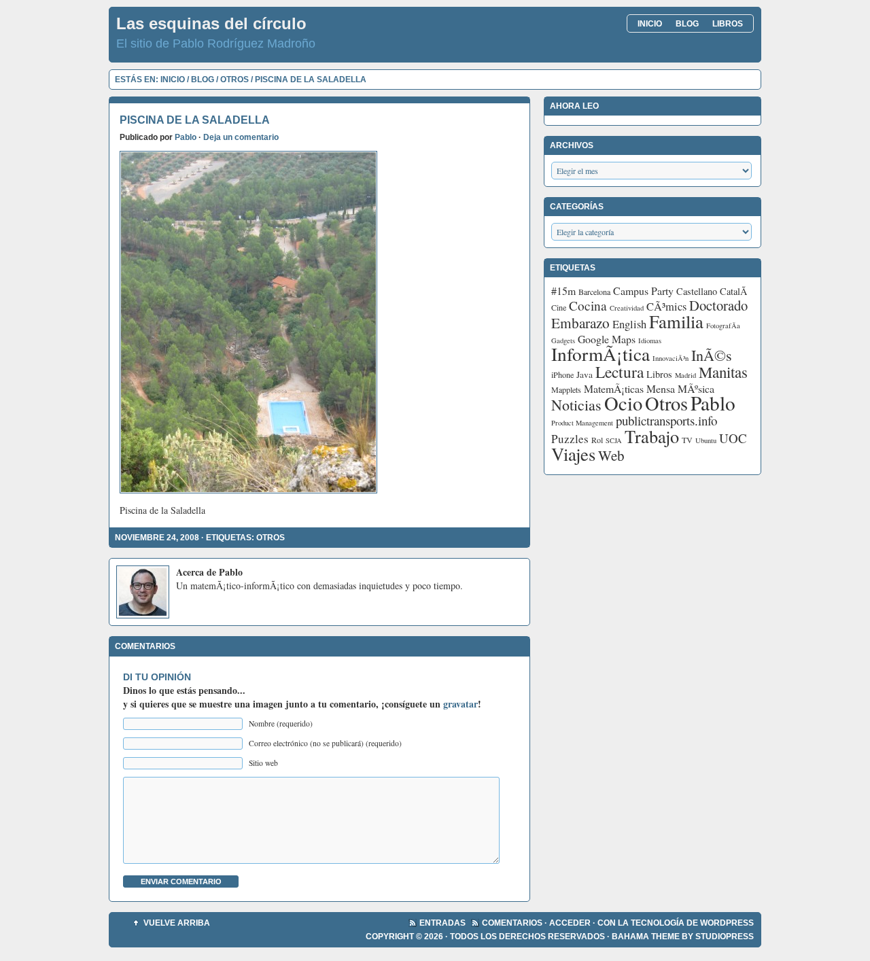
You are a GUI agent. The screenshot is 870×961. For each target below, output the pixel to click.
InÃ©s (711, 355)
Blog (687, 24)
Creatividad (627, 308)
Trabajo (652, 436)
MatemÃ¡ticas (614, 388)
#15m (563, 290)
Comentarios (512, 923)
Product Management (582, 422)
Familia (676, 321)
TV (687, 439)
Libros (727, 24)
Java (584, 374)
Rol (597, 439)
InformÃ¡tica (600, 353)
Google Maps (607, 339)
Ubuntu (705, 440)
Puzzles (570, 439)
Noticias (576, 405)
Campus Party (643, 290)
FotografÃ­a (723, 325)
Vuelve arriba (176, 923)
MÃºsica (696, 388)
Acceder (570, 923)
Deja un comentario (241, 137)
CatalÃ (735, 291)
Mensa (660, 388)
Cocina (588, 305)
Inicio (650, 24)
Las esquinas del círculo (211, 23)
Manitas (723, 372)
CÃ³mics (666, 306)
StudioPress (724, 936)
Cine (558, 307)
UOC (733, 438)
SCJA (614, 440)
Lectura (619, 372)
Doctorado (718, 305)
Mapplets (566, 389)
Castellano (696, 291)
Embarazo (580, 322)
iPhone (562, 374)
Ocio (623, 403)
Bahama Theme (646, 936)
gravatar (460, 704)
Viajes (573, 454)
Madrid (685, 375)
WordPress (727, 923)
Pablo (185, 137)
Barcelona (594, 291)
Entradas (442, 923)
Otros (234, 79)
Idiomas (649, 340)
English (629, 324)
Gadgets (563, 340)
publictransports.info (666, 420)
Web (611, 455)
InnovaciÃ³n (670, 358)
